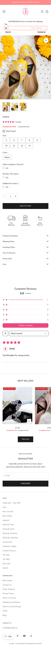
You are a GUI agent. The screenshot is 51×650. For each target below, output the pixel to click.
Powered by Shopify (33, 643)
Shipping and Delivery (11, 602)
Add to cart (25, 206)
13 (29, 145)
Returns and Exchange (12, 606)
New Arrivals (8, 511)
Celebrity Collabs (9, 546)
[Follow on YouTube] (24, 636)
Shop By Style (8, 529)
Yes (7, 177)
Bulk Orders (7, 580)
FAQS (5, 611)
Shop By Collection (10, 537)
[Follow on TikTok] (31, 636)
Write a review (26, 325)
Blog (4, 615)
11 (14, 145)
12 (22, 145)
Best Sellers (7, 516)
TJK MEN (6, 559)
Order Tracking (9, 589)
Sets (4, 507)
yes (7, 168)
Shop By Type (8, 524)
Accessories (7, 542)
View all (25, 439)
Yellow (7, 157)
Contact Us (7, 585)
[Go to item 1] (6, 107)
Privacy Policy (8, 593)
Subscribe (25, 483)
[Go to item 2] (14, 107)
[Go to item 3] (23, 107)
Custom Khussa (9, 550)
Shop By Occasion (10, 533)
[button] (8, 122)
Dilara (17, 428)
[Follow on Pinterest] (17, 636)
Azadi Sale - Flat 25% (11, 503)
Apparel (6, 520)
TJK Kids (6, 555)
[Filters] (5, 333)
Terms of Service (9, 598)
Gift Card (6, 563)
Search (5, 568)
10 (6, 145)
